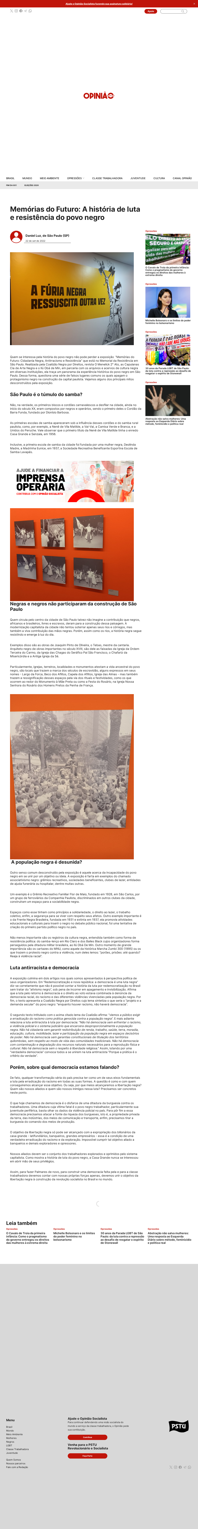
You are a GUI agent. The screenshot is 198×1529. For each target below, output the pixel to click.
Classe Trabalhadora (107, 178)
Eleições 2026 (31, 185)
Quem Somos (13, 1459)
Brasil (10, 178)
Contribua (87, 1437)
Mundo (27, 178)
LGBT (9, 1445)
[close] (194, 3)
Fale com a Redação (17, 1467)
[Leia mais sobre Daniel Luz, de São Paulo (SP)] (16, 237)
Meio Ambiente (49, 178)
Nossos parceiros (15, 1463)
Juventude (138, 178)
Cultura (159, 178)
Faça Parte (87, 1456)
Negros (10, 1441)
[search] (182, 11)
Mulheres (11, 1438)
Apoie (151, 11)
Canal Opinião (182, 178)
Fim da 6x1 (11, 185)
